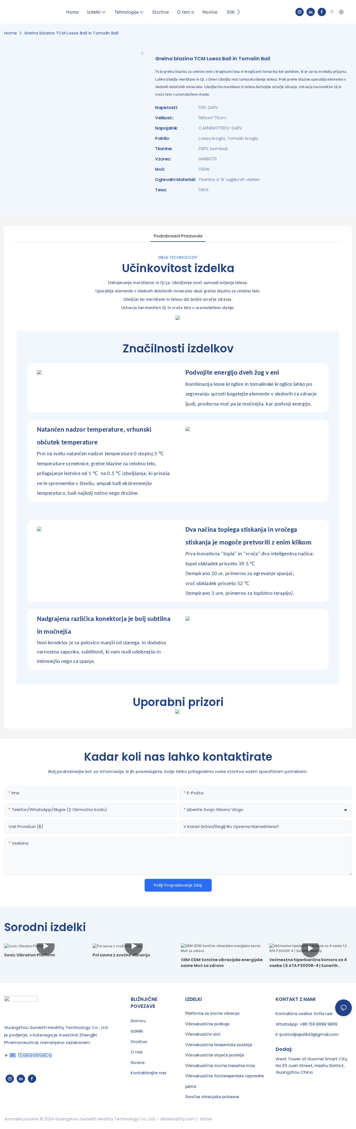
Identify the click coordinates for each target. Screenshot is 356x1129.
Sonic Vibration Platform (29, 955)
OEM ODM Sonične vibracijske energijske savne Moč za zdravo (222, 962)
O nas (137, 1052)
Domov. (138, 1021)
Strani (205, 1119)
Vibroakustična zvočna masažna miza (220, 1066)
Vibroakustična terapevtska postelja (218, 1045)
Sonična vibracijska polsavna (212, 1097)
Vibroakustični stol (202, 1034)
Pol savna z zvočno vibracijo (121, 955)
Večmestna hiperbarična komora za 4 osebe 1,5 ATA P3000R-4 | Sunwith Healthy (308, 963)
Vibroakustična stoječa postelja (214, 1055)
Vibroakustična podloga (207, 1024)
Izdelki (137, 1031)
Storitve (139, 1042)
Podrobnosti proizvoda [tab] (178, 236)
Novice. (138, 1062)
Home (10, 33)
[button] (238, 11)
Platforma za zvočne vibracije (212, 1013)
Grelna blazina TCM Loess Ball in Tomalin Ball (71, 33)
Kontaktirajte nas (148, 1073)
